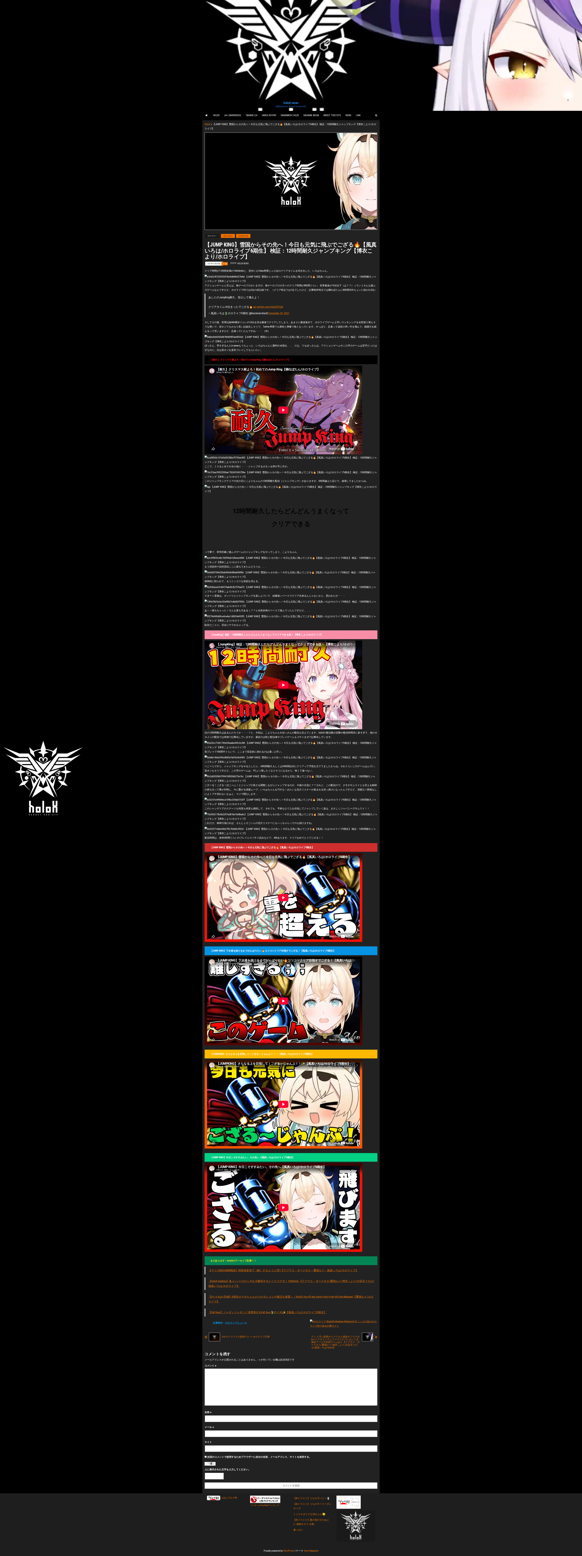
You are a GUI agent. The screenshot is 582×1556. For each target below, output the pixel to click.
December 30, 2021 (279, 313)
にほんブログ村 (228, 1497)
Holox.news (243, 263)
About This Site (332, 115)
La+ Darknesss (232, 115)
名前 (208, 1412)
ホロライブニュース (236, 1322)
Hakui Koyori (269, 115)
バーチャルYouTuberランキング (264, 1505)
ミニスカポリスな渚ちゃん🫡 (309, 1514)
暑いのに (298, 1529)
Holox (216, 115)
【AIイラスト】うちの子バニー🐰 (311, 1498)
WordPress (288, 1550)
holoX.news (291, 103)
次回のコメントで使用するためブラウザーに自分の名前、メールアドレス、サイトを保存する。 (259, 1456)
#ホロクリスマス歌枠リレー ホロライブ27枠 (246, 1336)
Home (207, 124)
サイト (208, 1442)
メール (209, 1427)
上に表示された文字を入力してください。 (228, 1469)
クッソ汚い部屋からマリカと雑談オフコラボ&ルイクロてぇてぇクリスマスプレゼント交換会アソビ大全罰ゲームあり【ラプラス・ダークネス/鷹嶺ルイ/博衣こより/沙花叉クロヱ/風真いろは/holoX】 (335, 1342)
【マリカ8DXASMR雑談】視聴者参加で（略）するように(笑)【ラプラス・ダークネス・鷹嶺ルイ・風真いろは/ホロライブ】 (283, 1270)
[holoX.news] (206, 115)
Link (358, 115)
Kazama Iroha (311, 115)
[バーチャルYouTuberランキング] (265, 1499)
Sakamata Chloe (290, 115)
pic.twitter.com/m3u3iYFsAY (268, 306)
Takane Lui (251, 115)
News (348, 115)
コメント (210, 1365)
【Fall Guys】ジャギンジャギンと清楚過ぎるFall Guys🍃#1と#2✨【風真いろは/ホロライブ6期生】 (267, 1312)
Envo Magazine (311, 1550)
